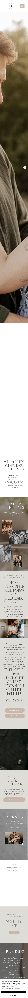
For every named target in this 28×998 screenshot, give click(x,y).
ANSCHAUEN (14, 827)
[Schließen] (26, 981)
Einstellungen (13, 995)
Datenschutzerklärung (14, 988)
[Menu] (22, 6)
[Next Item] (24, 229)
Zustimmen (13, 992)
